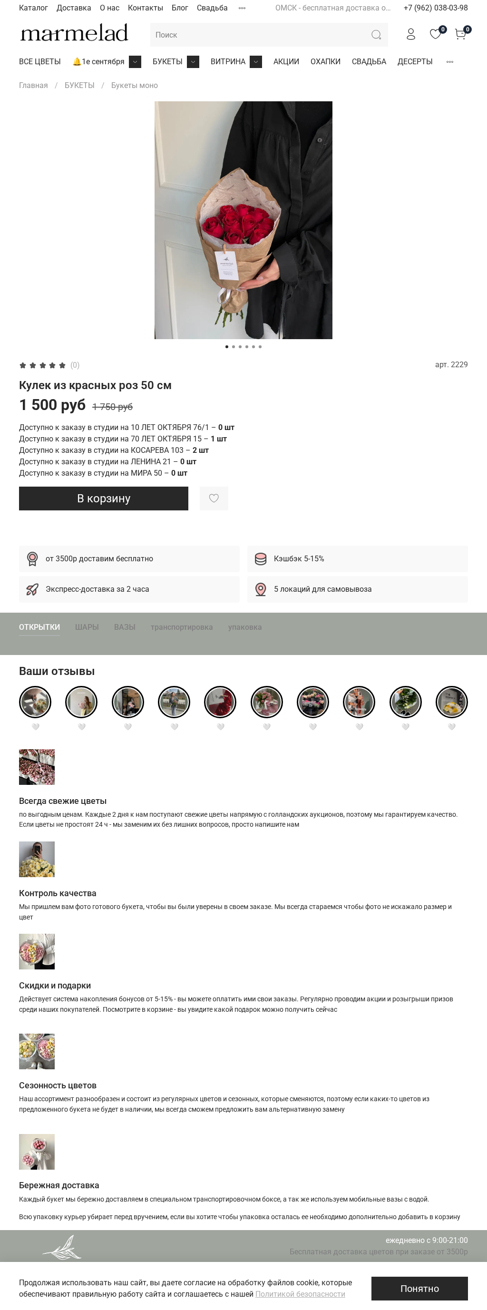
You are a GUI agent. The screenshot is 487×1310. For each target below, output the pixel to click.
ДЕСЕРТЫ (415, 61)
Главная (33, 85)
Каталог (33, 7)
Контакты (145, 7)
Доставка (74, 7)
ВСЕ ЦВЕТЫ (40, 61)
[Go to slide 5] (253, 346)
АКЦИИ (286, 61)
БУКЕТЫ (168, 61)
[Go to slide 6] (260, 346)
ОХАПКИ (326, 61)
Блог (180, 7)
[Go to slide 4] (246, 346)
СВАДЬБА (369, 61)
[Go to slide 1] (226, 346)
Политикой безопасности (300, 1294)
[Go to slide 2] (233, 346)
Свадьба (212, 7)
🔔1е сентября (98, 61)
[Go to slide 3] (240, 346)
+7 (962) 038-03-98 (436, 7)
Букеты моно (134, 85)
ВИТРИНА (228, 61)
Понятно (419, 1288)
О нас (109, 7)
